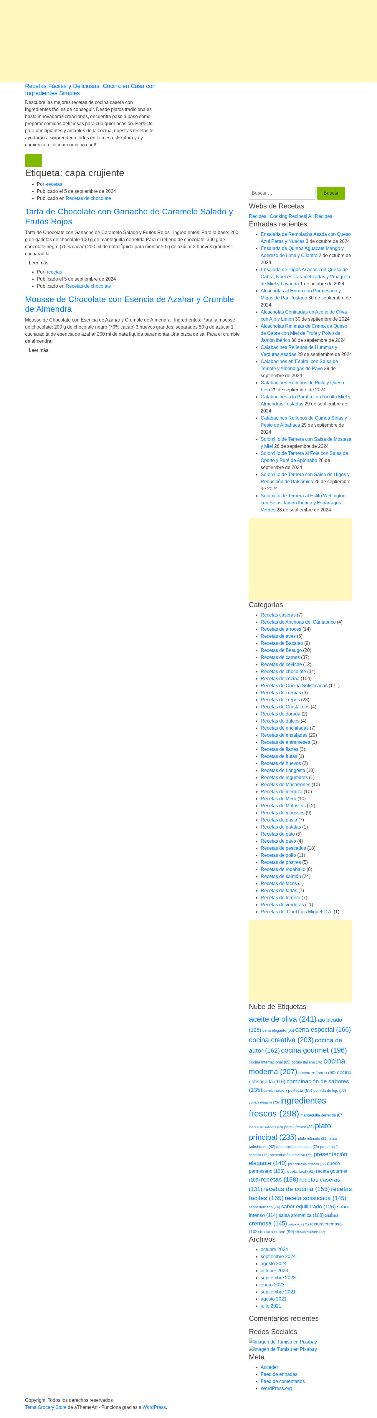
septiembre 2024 (278, 1256)
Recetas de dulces (280, 720)
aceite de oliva (283, 1019)
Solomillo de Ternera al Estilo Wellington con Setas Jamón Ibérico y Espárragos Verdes (303, 502)
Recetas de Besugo (281, 650)
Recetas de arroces (281, 629)
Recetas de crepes (280, 699)
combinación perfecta (287, 1090)
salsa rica (298, 1224)
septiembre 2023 (278, 1277)
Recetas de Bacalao (282, 643)
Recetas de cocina (280, 678)
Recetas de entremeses (285, 742)
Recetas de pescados (283, 848)
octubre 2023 (274, 1270)
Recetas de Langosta (283, 770)
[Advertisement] (176, 41)
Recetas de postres (281, 862)
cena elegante (278, 1030)
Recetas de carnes (280, 657)
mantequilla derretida (321, 1115)
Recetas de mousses (283, 812)
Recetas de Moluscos (283, 805)
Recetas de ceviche (281, 664)
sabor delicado (264, 1207)
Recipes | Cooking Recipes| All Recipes (290, 216)
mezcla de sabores (266, 1127)
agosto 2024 (274, 1263)
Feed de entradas (279, 1374)
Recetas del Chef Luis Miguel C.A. (297, 911)
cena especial (323, 1029)
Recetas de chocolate (88, 198)
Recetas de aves (278, 636)
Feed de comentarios (283, 1381)
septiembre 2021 (278, 1291)
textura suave (277, 1231)
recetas (54, 184)
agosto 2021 (274, 1298)
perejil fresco (299, 1127)
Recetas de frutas (279, 756)
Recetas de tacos (279, 883)
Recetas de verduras (282, 904)
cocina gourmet (314, 1050)
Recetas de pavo (278, 841)
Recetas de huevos (281, 763)
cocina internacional (269, 1062)
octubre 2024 (274, 1249)
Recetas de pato (278, 833)
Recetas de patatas (281, 826)
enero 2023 (273, 1284)
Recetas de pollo (278, 855)
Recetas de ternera (280, 897)
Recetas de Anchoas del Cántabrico (298, 621)
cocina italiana (307, 1062)
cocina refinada (317, 1072)
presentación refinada (307, 1164)
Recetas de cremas (281, 692)
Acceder (269, 1367)
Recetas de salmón (281, 876)
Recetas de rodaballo (283, 869)
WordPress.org (276, 1388)
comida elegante (264, 1102)
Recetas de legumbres (284, 777)
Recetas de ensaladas (284, 735)
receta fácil (300, 1171)
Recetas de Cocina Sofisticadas (294, 685)
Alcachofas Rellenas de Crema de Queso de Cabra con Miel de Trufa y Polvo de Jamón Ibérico (304, 333)
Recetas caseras (278, 614)
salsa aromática (301, 1215)
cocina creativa (281, 1040)
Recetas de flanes (279, 749)
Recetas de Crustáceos (285, 706)
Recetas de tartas (279, 890)
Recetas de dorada (280, 713)
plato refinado (313, 1139)
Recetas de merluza (281, 791)
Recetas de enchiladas (285, 727)
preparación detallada (297, 1147)
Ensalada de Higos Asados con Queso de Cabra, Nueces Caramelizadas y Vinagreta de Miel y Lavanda (305, 276)
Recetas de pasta (279, 819)
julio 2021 (271, 1305)
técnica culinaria (310, 1232)
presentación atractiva (291, 1155)
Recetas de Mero (278, 798)
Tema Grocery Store (46, 1407)
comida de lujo (329, 1090)
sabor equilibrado (308, 1207)
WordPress (154, 1407)
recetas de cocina (296, 1188)
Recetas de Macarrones (285, 784)
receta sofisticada (315, 1198)
